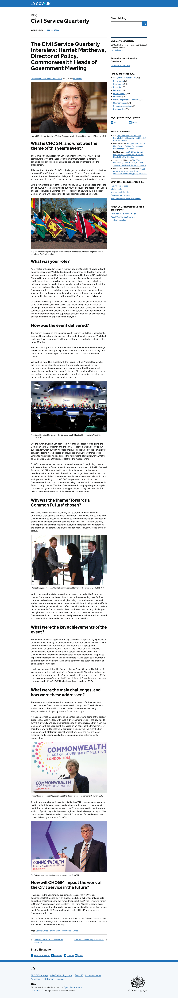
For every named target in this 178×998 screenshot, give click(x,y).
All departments (93, 975)
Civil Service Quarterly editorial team (46, 78)
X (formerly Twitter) (42, 955)
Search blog (118, 18)
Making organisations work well (126, 100)
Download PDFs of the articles (123, 214)
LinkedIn (70, 955)
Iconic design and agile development (126, 198)
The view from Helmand (120, 195)
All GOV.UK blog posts (61, 975)
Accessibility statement (42, 979)
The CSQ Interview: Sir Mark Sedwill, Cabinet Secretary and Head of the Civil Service (129, 138)
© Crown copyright (137, 990)
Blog (34, 15)
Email (80, 955)
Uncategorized (119, 109)
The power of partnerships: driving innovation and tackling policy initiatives (130, 171)
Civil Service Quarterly (60, 20)
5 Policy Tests (116, 189)
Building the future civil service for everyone (49, 940)
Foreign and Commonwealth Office (63, 931)
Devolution (118, 87)
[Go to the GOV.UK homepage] (40, 3)
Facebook (58, 955)
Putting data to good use (121, 186)
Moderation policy (118, 220)
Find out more (117, 50)
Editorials (117, 90)
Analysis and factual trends (124, 78)
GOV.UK (79, 975)
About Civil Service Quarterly (123, 217)
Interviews (77, 78)
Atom (134, 122)
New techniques (120, 103)
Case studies (118, 84)
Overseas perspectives (122, 106)
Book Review (118, 81)
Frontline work (119, 93)
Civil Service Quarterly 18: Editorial (89, 939)
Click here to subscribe (120, 65)
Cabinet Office (53, 30)
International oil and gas (121, 192)
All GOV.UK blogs (39, 975)
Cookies (61, 979)
